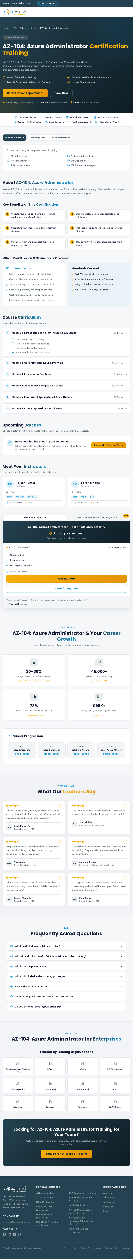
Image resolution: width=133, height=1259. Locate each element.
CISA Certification (45, 1197)
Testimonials (109, 1202)
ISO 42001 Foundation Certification (47, 1224)
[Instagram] (19, 1234)
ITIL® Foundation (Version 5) (82, 1193)
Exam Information (61, 137)
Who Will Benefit (14, 137)
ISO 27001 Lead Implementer (44, 1216)
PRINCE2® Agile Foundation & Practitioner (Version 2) (81, 1221)
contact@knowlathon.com (17, 3)
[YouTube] (14, 1234)
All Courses (109, 1197)
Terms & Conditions (91, 1248)
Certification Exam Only (35, 517)
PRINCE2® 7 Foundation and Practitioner (80, 1211)
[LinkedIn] (9, 1234)
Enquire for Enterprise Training (66, 1154)
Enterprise (108, 1206)
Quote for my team (67, 588)
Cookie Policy (112, 1248)
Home (6, 28)
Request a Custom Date (108, 445)
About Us (107, 1193)
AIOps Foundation (45, 1193)
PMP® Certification (78, 1205)
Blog (105, 1211)
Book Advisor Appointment (25, 93)
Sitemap (126, 1248)
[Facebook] (4, 1234)
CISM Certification (45, 1202)
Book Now (61, 93)
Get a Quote (66, 579)
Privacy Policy (71, 1248)
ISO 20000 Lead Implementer (44, 1208)
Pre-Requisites (37, 137)
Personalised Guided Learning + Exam (103, 517)
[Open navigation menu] (128, 12)
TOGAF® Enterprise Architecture (78, 1230)
